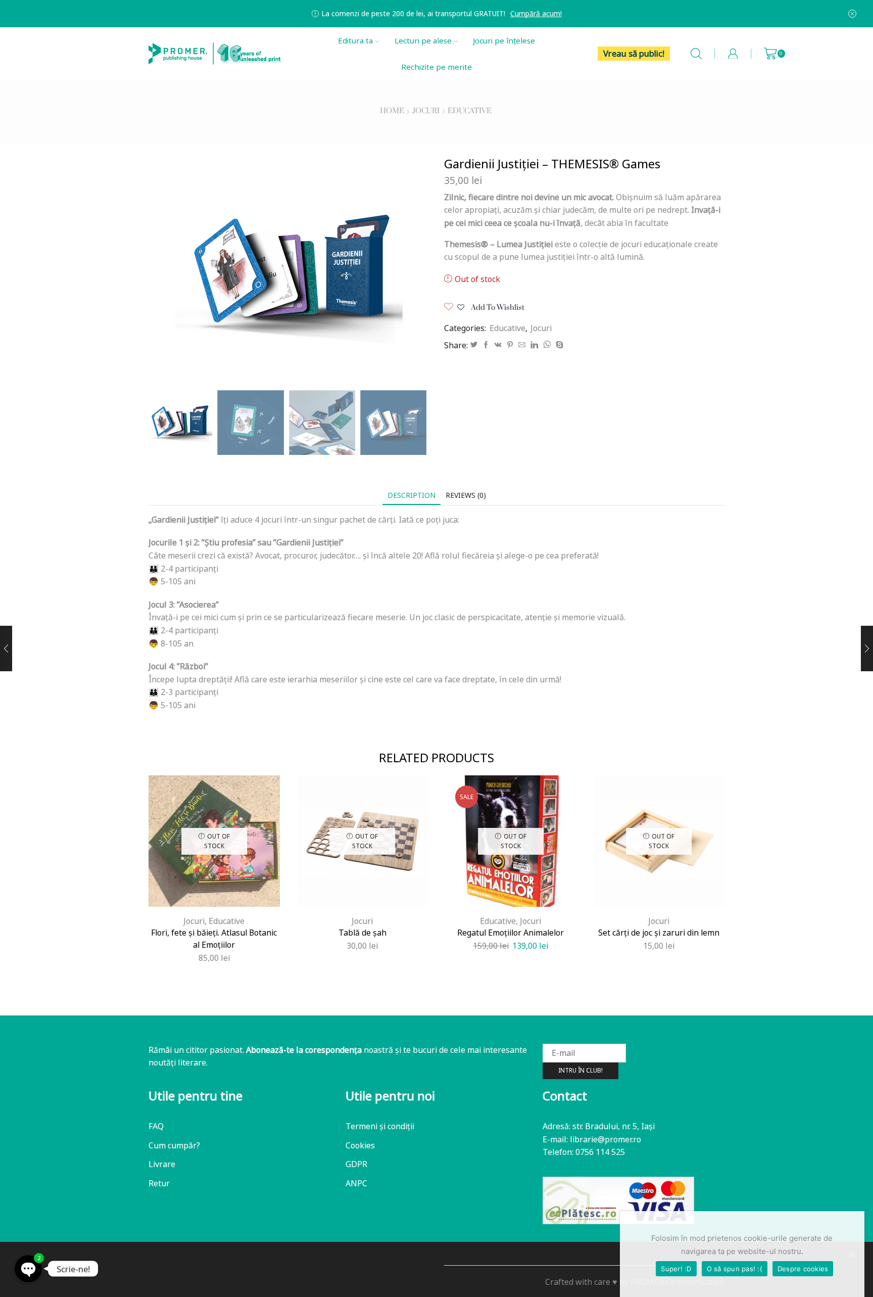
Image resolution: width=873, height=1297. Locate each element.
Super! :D (676, 1269)
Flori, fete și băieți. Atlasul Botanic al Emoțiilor (214, 938)
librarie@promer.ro (605, 1139)
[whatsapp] (547, 345)
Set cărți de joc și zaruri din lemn (658, 932)
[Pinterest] (510, 345)
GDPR (356, 1164)
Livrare (162, 1164)
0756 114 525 (600, 1151)
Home (392, 111)
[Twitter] (474, 345)
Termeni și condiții (380, 1126)
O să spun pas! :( (734, 1269)
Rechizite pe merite (436, 67)
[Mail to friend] (522, 345)
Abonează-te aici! (593, 13)
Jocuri (426, 111)
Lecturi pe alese (423, 40)
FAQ (156, 1126)
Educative (470, 111)
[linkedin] (534, 345)
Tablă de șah (362, 932)
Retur (159, 1183)
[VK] (498, 345)
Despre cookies (803, 1269)
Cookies (360, 1145)
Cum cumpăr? (174, 1145)
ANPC (356, 1183)
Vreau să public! (633, 53)
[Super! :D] (852, 1254)
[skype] (558, 345)
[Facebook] (486, 345)
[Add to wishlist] (241, 890)
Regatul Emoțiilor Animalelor (510, 932)
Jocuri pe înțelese (504, 40)
